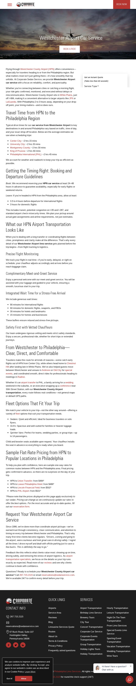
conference (65, 385)
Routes (51, 631)
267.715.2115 (26, 574)
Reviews (52, 617)
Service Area (54, 612)
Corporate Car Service (91, 631)
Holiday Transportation (91, 653)
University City (17, 144)
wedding (69, 382)
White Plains (66, 94)
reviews (48, 562)
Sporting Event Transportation (114, 640)
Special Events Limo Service (117, 632)
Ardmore (46, 370)
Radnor (21, 376)
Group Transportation (90, 644)
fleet (18, 413)
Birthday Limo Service (91, 612)
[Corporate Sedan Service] (25, 4)
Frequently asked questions (61, 650)
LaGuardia (11, 101)
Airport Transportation (91, 607)
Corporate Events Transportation (88, 638)
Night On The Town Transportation (116, 619)
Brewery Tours (87, 617)
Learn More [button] (30, 672)
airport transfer (28, 382)
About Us (52, 636)
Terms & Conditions (57, 640)
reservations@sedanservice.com (58, 574)
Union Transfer (25, 480)
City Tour (84, 622)
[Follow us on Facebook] (8, 645)
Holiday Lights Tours (90, 649)
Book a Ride (69, 49)
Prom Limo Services (117, 625)
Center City (15, 140)
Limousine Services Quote (61, 626)
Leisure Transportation (118, 612)
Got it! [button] (9, 678)
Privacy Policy (55, 645)
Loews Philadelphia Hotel (30, 484)
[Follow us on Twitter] (15, 645)
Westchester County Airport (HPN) (37, 69)
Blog (50, 622)
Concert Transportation (91, 626)
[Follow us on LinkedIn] (23, 645)
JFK (71, 98)
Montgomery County (20, 147)
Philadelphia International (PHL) (25, 154)
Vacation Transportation (118, 646)
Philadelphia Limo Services (67, 671)
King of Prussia (17, 150)
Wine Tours (112, 655)
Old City (57, 370)
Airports (52, 607)
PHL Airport (23, 490)
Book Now (121, 4)
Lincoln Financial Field (28, 487)
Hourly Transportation (117, 607)
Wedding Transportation (118, 651)
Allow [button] (23, 678)
